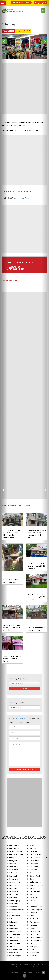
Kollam (32, 879)
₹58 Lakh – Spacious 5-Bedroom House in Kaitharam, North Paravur (37, 533)
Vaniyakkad (13, 952)
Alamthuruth (14, 845)
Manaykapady (14, 900)
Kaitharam (34, 870)
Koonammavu (14, 882)
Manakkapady (35, 897)
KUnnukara (13, 891)
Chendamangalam (16, 854)
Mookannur (13, 906)
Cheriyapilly (13, 860)
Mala (31, 894)
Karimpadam (14, 876)
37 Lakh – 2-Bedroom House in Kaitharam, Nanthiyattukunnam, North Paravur (11, 533)
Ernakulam (34, 864)
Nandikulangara (36, 910)
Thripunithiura (14, 943)
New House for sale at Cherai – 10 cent (36, 629)
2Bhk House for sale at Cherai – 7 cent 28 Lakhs (12, 658)
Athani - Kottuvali (15, 851)
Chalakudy (33, 851)
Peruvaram (34, 928)
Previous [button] (4, 41)
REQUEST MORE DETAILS (25, 769)
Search (24, 689)
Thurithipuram (14, 946)
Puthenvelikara (35, 931)
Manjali (32, 900)
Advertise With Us (15, 964)
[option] (24, 46)
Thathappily (34, 934)
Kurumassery (35, 891)
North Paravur (14, 916)
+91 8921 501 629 (16, 269)
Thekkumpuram (36, 937)
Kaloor (32, 873)
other (32, 916)
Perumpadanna (15, 928)
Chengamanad (35, 854)
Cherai (11, 857)
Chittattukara (35, 860)
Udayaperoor (35, 946)
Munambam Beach (16, 910)
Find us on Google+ (32, 967)
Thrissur (33, 943)
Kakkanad (13, 873)
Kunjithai (33, 888)
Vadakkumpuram (15, 949)
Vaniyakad (33, 949)
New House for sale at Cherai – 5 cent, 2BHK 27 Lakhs (12, 627)
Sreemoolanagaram (17, 934)
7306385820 (14, 267)
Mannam (33, 903)
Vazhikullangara (15, 956)
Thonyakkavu (14, 940)
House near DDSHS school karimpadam (11, 581)
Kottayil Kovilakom (37, 885)
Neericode (34, 913)
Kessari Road (35, 876)
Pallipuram (13, 922)
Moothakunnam (36, 906)
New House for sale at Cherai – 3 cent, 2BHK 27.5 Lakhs (36, 596)
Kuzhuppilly (13, 894)
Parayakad (13, 925)
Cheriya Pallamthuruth (38, 857)
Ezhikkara (13, 867)
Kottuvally (13, 888)
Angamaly (33, 848)
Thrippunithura (35, 940)
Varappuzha (34, 952)
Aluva (32, 845)
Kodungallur (13, 879)
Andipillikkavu (14, 848)
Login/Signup (41, 3)
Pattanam (33, 925)
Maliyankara (14, 897)
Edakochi (12, 864)
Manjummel (14, 903)
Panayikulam (34, 922)
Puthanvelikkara (15, 931)
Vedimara (33, 956)
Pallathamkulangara (37, 919)
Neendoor (13, 913)
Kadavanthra (34, 867)
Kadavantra (13, 870)
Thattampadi (14, 937)
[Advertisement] (24, 88)
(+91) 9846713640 (18, 719)
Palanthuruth (14, 919)
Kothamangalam (36, 882)
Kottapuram (14, 885)
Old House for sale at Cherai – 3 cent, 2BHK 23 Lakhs (36, 565)
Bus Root (25, 198)
